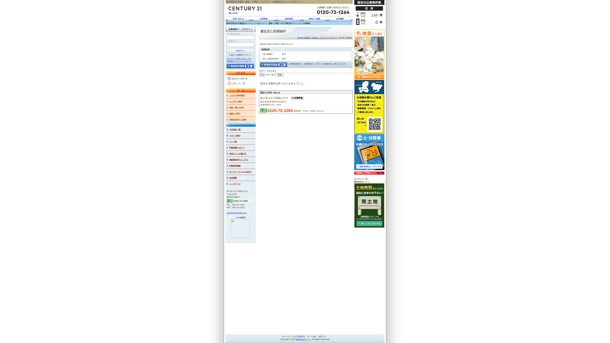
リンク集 (233, 142)
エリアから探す (236, 101)
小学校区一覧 (235, 129)
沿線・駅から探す (236, 107)
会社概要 (233, 178)
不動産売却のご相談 (237, 119)
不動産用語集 (235, 166)
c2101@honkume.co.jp (237, 213)
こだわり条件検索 (236, 95)
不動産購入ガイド (236, 148)
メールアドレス (233, 34)
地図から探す (235, 113)
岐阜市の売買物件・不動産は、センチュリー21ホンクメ (318, 38)
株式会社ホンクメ (303, 339)
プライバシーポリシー (243, 61)
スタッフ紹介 (235, 136)
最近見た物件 (239, 79)
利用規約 (230, 61)
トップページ (235, 184)
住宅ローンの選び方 (237, 154)
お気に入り (238, 83)
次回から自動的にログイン (240, 55)
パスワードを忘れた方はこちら (239, 59)
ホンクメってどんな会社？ (240, 172)
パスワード (231, 41)
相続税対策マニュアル (238, 160)
